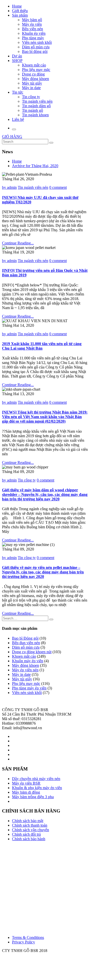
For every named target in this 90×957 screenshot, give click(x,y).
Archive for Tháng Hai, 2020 (35, 166)
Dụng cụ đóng (33, 74)
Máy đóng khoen (35, 79)
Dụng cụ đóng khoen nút (32, 652)
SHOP (17, 60)
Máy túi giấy (32, 83)
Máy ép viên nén (25, 670)
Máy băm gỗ (32, 20)
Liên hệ (18, 119)
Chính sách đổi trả (26, 834)
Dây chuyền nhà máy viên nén (36, 779)
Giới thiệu (20, 11)
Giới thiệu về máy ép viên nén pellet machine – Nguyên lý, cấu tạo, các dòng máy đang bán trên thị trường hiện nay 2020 (43, 572)
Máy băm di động (26, 792)
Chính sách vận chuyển (30, 830)
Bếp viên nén (32, 29)
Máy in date (31, 88)
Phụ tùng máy (33, 38)
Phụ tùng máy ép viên (29, 688)
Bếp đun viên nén (26, 643)
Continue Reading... (18, 243)
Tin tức (17, 92)
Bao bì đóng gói (35, 51)
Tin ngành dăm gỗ (36, 106)
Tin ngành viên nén (37, 101)
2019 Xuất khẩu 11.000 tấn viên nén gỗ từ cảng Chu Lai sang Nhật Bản (42, 346)
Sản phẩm (20, 15)
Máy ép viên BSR (26, 783)
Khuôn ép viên (34, 33)
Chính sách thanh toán (29, 825)
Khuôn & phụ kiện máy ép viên (37, 788)
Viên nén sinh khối (37, 42)
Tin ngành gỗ (32, 110)
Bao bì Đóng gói (25, 638)
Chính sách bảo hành (28, 839)
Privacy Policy (23, 942)
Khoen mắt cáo (34, 65)
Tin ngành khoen (35, 115)
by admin (9, 187)
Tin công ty (31, 97)
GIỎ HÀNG (12, 136)
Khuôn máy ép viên (27, 661)
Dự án (17, 56)
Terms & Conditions (28, 937)
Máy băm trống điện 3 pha (33, 797)
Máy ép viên (32, 24)
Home (17, 6)
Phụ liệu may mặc (36, 69)
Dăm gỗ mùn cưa (36, 47)
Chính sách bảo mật (27, 821)
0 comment (58, 187)
